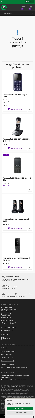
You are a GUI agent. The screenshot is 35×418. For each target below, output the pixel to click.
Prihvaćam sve (21, 408)
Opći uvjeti (4, 348)
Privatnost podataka (8, 351)
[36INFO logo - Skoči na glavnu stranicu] (4, 7)
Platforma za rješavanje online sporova (14, 367)
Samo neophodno (21, 412)
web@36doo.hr (12, 386)
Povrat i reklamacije (7, 361)
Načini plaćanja (6, 354)
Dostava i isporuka (7, 358)
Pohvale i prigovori (7, 364)
